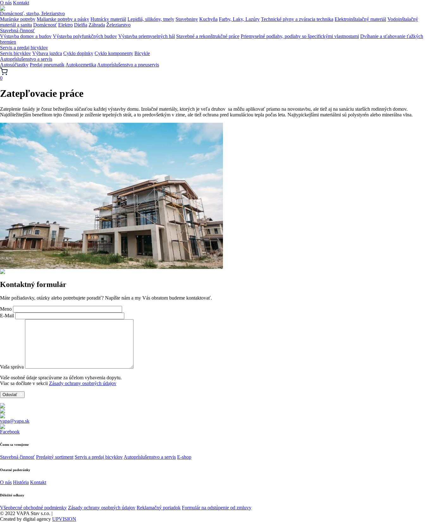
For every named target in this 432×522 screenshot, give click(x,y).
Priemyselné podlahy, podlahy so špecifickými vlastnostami (300, 36)
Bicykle (142, 53)
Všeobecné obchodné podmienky (33, 507)
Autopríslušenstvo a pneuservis (128, 64)
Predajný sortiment (54, 457)
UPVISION (64, 519)
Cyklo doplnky (78, 53)
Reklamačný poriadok (159, 507)
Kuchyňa (208, 19)
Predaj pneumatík (47, 64)
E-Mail (7, 315)
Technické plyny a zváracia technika (297, 19)
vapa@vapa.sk (14, 421)
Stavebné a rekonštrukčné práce (207, 36)
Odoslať (10, 394)
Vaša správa (12, 367)
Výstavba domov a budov (26, 36)
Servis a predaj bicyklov (24, 47)
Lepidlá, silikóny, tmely (150, 19)
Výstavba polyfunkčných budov (85, 36)
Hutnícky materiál (108, 19)
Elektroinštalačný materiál (360, 19)
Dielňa (80, 25)
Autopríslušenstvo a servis (26, 59)
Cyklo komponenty (114, 53)
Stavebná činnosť (17, 30)
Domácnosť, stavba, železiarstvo (32, 13)
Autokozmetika (80, 64)
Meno (6, 309)
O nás (6, 2)
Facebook (10, 431)
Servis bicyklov (15, 53)
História (21, 482)
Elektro (65, 25)
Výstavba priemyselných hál (146, 36)
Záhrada (97, 25)
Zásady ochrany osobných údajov (82, 383)
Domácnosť (45, 25)
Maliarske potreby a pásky (63, 19)
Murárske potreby (17, 19)
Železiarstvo (118, 25)
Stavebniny (187, 19)
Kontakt (21, 2)
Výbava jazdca (47, 53)
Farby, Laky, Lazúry (239, 19)
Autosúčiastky (14, 64)
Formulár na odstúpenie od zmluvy (216, 507)
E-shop (184, 457)
